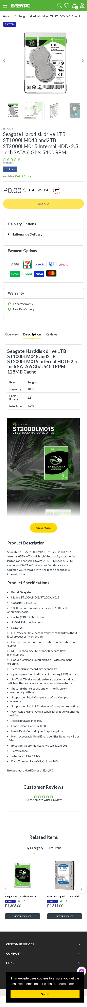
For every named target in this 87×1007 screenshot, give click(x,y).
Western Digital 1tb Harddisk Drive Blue (64, 896)
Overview (12, 334)
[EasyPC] (20, 5)
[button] (5, 5)
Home (7, 16)
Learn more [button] (65, 984)
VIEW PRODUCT (22, 916)
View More (43, 527)
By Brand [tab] (55, 848)
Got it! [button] (45, 994)
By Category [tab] (34, 848)
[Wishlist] (67, 5)
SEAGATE (8, 128)
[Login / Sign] (82, 5)
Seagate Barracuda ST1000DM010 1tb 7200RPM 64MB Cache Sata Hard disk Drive (22, 896)
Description (32, 334)
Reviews (51, 334)
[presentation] (5, 888)
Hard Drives (32, 770)
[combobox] (59, 5)
